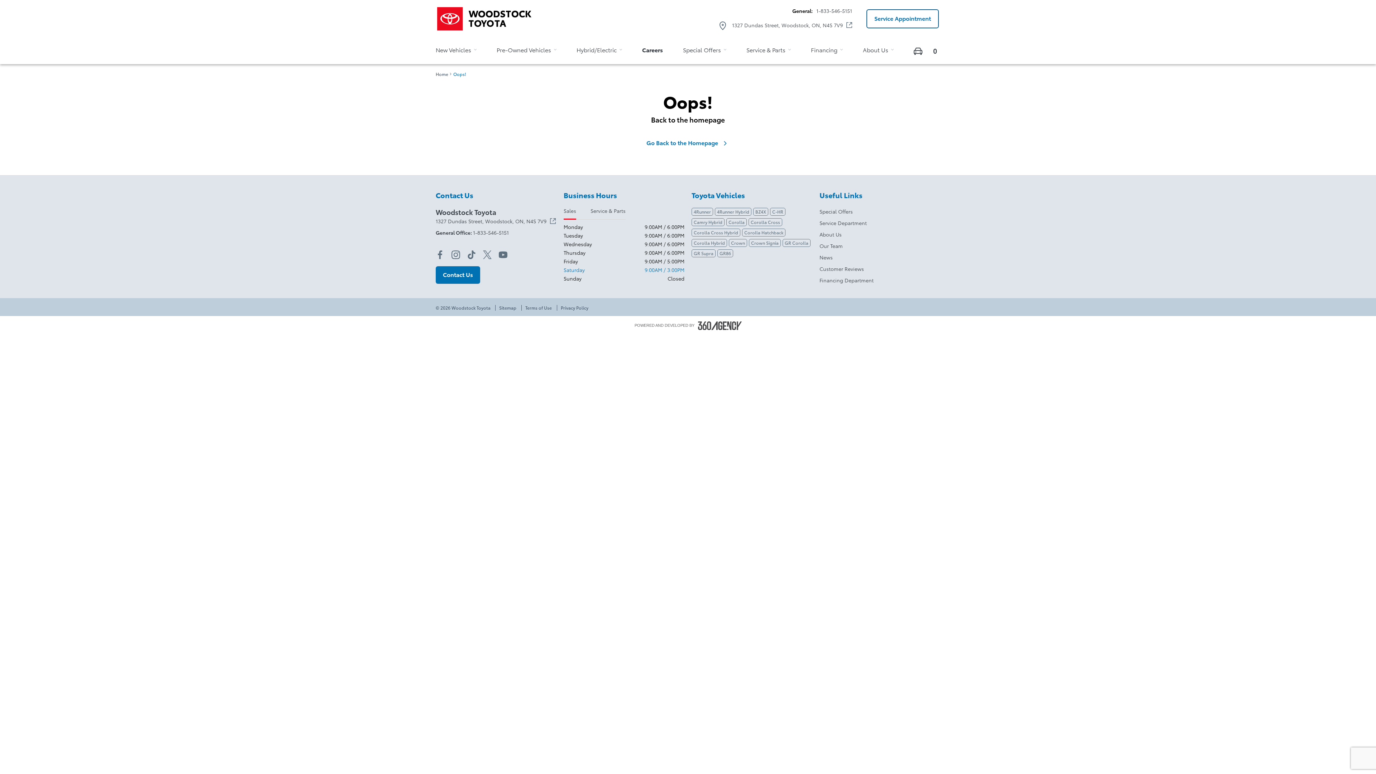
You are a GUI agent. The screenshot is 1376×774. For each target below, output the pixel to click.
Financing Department (847, 280)
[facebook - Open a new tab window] (440, 254)
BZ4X (760, 212)
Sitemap (507, 308)
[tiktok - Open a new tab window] (471, 254)
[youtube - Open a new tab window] (503, 254)
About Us (831, 234)
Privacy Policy (574, 308)
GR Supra (703, 253)
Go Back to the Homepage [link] (682, 143)
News (826, 257)
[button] (902, 18)
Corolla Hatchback (763, 232)
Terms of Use (538, 308)
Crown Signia (765, 243)
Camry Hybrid (708, 222)
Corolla (736, 222)
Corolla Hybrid (709, 243)
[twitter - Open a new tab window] (487, 254)
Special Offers (836, 211)
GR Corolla (796, 243)
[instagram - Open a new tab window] (456, 254)
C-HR (777, 212)
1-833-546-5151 (834, 10)
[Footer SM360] (720, 325)
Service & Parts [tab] (608, 210)
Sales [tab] (570, 210)
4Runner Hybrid (733, 212)
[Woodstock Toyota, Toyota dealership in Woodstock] (487, 18)
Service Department (843, 222)
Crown (738, 243)
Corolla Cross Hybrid (716, 232)
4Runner (702, 212)
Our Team (831, 245)
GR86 (725, 253)
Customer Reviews (842, 268)
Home (442, 74)
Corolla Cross (765, 222)
